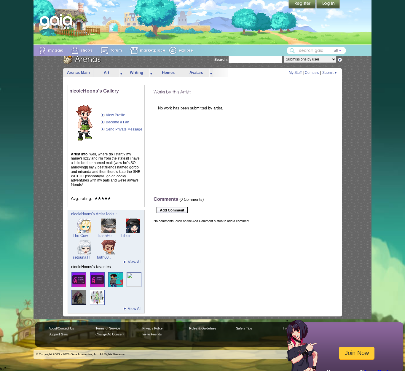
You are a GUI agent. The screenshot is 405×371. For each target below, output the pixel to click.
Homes (168, 72)
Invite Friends (152, 334)
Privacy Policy (152, 328)
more (121, 73)
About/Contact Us (61, 328)
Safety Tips (244, 328)
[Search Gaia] (292, 51)
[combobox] (316, 50)
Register (302, 4)
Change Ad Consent (109, 334)
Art (106, 72)
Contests (312, 73)
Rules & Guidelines (202, 328)
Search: (221, 60)
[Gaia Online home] (57, 21)
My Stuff (295, 73)
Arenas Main (78, 72)
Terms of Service (107, 328)
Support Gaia (58, 334)
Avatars (196, 72)
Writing (136, 72)
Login (328, 4)
